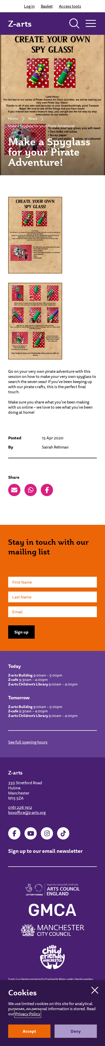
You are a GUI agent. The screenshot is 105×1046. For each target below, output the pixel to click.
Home (13, 118)
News (32, 118)
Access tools (70, 6)
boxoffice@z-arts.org (27, 812)
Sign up (21, 632)
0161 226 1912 (20, 807)
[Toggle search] (74, 23)
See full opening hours (27, 742)
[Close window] (95, 990)
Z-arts (20, 23)
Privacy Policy (27, 1013)
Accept (29, 1031)
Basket (47, 6)
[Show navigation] (91, 23)
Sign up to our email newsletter (45, 851)
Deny (76, 1031)
